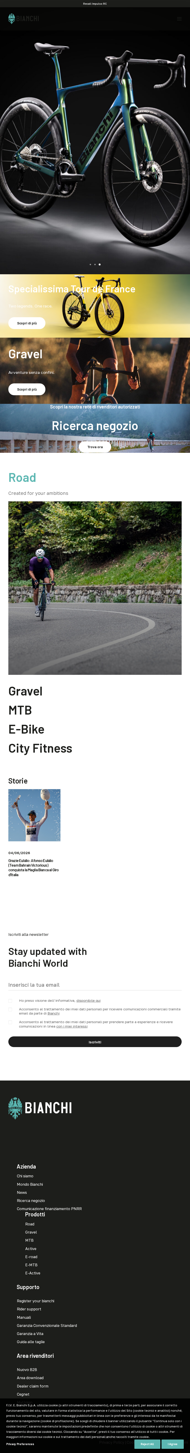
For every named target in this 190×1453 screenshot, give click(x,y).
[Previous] (4, 140)
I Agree (172, 1444)
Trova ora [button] (95, 447)
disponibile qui (88, 1000)
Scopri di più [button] (95, 170)
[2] (95, 264)
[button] (179, 18)
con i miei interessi (72, 1026)
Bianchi (54, 1013)
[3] (99, 264)
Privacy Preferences (20, 1444)
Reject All (147, 1444)
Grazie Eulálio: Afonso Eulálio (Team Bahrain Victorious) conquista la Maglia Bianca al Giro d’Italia (33, 867)
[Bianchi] (23, 18)
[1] (91, 264)
